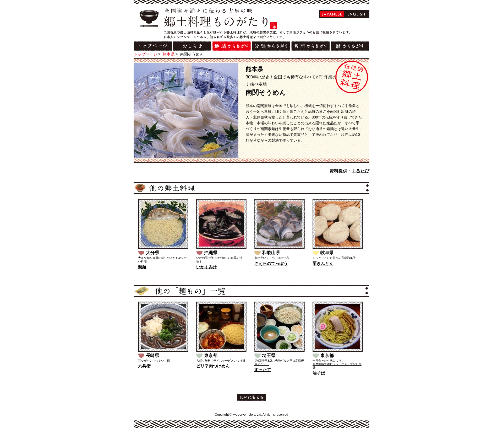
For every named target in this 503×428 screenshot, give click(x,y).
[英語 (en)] (356, 14)
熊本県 (168, 54)
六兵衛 (144, 366)
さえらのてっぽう (271, 263)
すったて (262, 369)
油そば (319, 373)
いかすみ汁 (206, 267)
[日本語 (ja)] (332, 14)
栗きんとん (323, 263)
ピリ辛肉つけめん (213, 366)
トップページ (145, 54)
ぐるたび (360, 170)
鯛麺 (142, 267)
